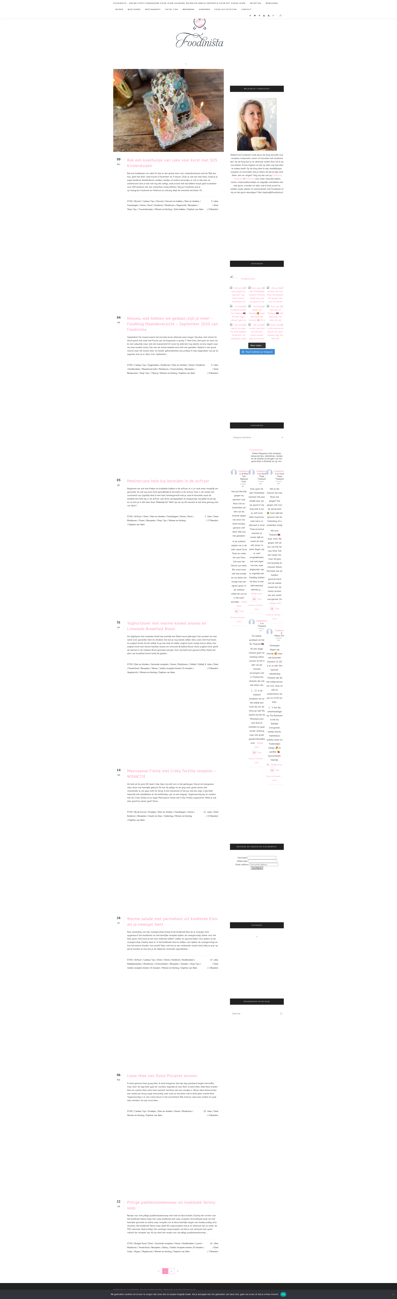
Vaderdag (168, 816)
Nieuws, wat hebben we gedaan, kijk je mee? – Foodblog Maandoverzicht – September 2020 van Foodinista (172, 324)
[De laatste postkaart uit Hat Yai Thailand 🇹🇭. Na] (238, 313)
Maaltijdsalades (134, 963)
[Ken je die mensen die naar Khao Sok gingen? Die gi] (275, 294)
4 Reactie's (213, 1115)
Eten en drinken (192, 201)
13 (214, 960)
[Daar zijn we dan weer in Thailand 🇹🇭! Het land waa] (275, 313)
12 (207, 812)
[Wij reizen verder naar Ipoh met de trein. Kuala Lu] (256, 331)
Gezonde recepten (159, 664)
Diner (146, 516)
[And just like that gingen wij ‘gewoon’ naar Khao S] (238, 294)
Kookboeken (134, 369)
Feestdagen (132, 205)
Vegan (137, 1251)
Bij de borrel (140, 812)
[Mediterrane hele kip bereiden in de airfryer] (168, 431)
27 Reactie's (212, 520)
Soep (129, 1251)
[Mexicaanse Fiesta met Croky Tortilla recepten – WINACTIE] (168, 726)
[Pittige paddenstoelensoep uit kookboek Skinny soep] (168, 1163)
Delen (239, 621)
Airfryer (138, 516)
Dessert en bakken (174, 201)
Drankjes (152, 812)
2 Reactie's (213, 967)
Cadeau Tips (148, 201)
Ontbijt (193, 664)
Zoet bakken (179, 209)
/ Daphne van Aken (194, 209)
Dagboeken (153, 365)
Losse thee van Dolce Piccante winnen (162, 1075)
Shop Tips (132, 209)
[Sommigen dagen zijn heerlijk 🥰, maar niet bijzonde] (256, 313)
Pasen (142, 520)
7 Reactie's (213, 1251)
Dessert (159, 201)
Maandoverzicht (149, 369)
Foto (241, 611)
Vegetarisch (132, 672)
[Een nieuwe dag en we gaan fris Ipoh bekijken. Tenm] (238, 331)
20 (207, 1111)
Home (143, 205)
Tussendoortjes (146, 209)
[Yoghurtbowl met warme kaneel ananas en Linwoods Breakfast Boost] (168, 578)
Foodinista (244, 471)
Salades (184, 963)
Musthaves (170, 205)
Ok (283, 1294)
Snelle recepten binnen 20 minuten (176, 668)
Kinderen (158, 205)
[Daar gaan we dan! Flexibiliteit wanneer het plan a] (256, 294)
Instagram (238, 178)
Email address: (243, 864)
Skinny (155, 668)
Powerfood (134, 668)
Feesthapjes (180, 812)
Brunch (137, 201)
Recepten (192, 205)
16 (214, 1243)
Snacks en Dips (155, 816)
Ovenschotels (177, 369)
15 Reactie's (212, 816)
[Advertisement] (266, 73)
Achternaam (242, 861)
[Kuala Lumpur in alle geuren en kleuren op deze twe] (275, 331)
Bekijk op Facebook (238, 617)
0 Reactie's (213, 209)
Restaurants (132, 373)
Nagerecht (181, 205)
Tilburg (154, 373)
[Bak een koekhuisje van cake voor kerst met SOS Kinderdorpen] (168, 110)
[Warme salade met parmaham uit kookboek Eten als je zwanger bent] (168, 873)
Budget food (140, 1243)
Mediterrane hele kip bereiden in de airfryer (168, 480)
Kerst (150, 205)
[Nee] (393, 1294)
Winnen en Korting (163, 209)
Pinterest (250, 178)
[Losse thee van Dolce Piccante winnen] (168, 1026)
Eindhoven (165, 365)
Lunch (198, 1243)
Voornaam (242, 857)
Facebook (276, 175)
